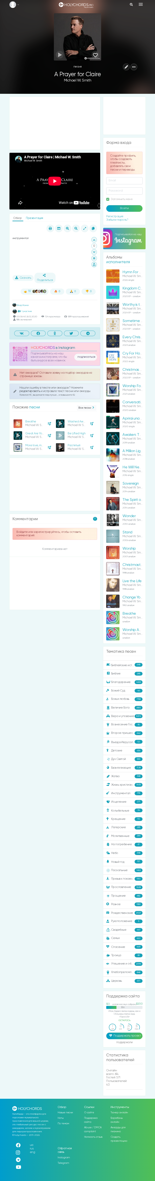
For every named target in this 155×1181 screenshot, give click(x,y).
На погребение (125, 844)
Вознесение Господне (126, 724)
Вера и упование (126, 716)
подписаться (86, 356)
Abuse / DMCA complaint (93, 1129)
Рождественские (126, 913)
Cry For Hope (133, 353)
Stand (127, 532)
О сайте (89, 1112)
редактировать (30, 391)
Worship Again (134, 630)
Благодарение (126, 682)
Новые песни (65, 1112)
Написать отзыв (93, 1137)
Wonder (129, 516)
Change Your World (138, 597)
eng (32, 1152)
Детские (125, 750)
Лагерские (125, 827)
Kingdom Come (135, 288)
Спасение (126, 947)
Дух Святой (125, 759)
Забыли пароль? (117, 219)
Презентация (34, 218)
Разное (126, 904)
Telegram (63, 1163)
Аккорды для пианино (118, 1129)
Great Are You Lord (37, 433)
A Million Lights (133, 451)
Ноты (61, 1118)
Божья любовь (126, 699)
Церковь (125, 980)
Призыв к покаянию (126, 878)
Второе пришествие (125, 733)
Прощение (125, 895)
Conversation (133, 402)
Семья (125, 938)
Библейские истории (125, 665)
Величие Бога (126, 707)
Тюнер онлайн (119, 1112)
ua (31, 1145)
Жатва (125, 776)
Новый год (125, 861)
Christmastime (134, 565)
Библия (125, 673)
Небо (125, 852)
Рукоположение (125, 921)
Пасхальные (126, 870)
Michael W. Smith (77, 80)
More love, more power (40, 445)
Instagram (64, 1157)
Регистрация (114, 216)
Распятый (74, 445)
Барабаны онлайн (117, 1120)
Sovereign (130, 484)
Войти (124, 208)
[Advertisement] (54, 123)
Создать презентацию (119, 1139)
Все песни (84, 408)
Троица (125, 955)
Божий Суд (125, 690)
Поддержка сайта (91, 1120)
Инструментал (125, 793)
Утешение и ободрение (127, 963)
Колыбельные (125, 810)
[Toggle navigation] (141, 4)
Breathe (30, 421)
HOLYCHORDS (43, 348)
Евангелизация (126, 767)
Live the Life (132, 581)
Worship (129, 549)
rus (32, 1148)
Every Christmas (135, 337)
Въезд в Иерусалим (125, 742)
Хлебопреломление (125, 972)
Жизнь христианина (126, 784)
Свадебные (125, 929)
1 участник (27, 311)
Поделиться (45, 280)
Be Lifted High (76, 433)
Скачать (25, 277)
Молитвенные (125, 835)
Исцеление (125, 801)
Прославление (126, 887)
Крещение (125, 818)
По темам (63, 1123)
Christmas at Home (138, 370)
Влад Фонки (22, 305)
